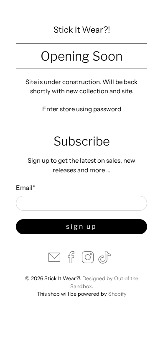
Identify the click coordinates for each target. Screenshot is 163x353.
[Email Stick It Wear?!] (54, 261)
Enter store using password (81, 109)
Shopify (117, 294)
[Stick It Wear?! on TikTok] (104, 261)
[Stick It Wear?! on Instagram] (88, 261)
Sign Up (81, 226)
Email (25, 188)
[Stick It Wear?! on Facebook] (71, 261)
